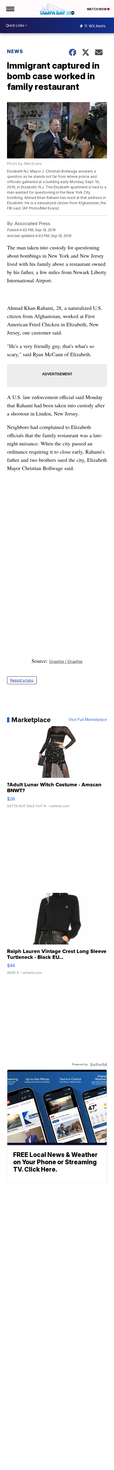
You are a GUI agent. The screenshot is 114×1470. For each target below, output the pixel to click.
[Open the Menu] (9, 8)
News (15, 51)
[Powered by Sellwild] (98, 1064)
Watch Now (97, 9)
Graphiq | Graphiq (65, 661)
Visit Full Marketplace (88, 720)
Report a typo (22, 680)
